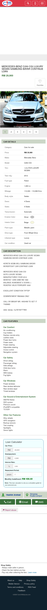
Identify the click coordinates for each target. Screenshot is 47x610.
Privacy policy (29, 583)
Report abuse (10, 510)
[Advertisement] (23, 30)
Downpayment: (10, 454)
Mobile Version (14, 583)
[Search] (28, 3)
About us (10, 580)
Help (20, 580)
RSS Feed (32, 587)
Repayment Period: (12, 470)
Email (24, 502)
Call (8, 502)
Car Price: (9, 446)
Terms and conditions (15, 587)
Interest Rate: (10, 462)
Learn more (32, 572)
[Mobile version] (35, 3)
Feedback (21, 590)
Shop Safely (31, 580)
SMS (40, 502)
